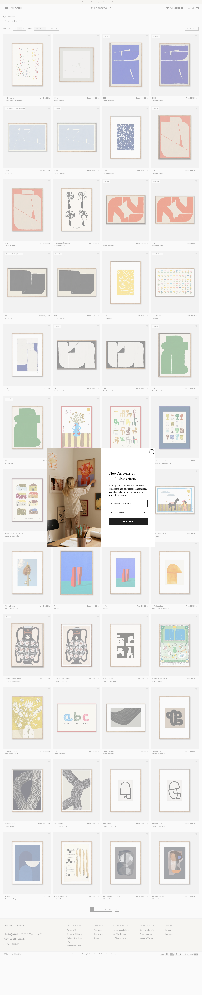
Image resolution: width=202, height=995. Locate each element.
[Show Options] (144, 512)
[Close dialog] (151, 451)
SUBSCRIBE (128, 522)
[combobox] (127, 512)
